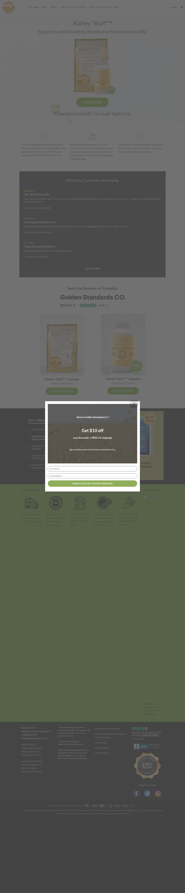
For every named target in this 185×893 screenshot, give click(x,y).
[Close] (134, 404)
